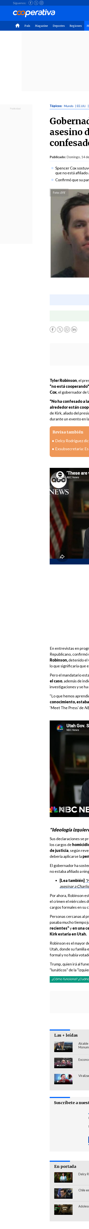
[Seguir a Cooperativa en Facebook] (31, 3)
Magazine (41, 25)
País (27, 25)
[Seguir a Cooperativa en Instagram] (41, 3)
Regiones (76, 25)
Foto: (56, 192)
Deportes (59, 25)
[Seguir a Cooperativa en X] (36, 3)
